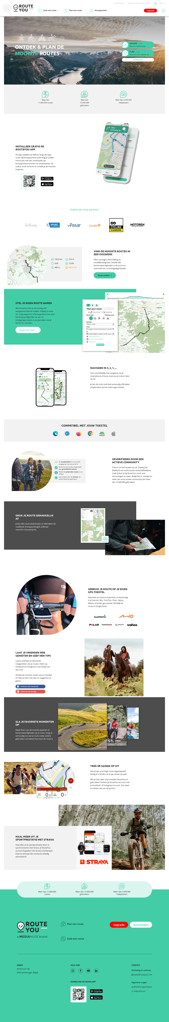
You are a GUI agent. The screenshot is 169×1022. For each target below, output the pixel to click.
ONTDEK (137, 44)
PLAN (139, 52)
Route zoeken (104, 275)
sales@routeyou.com (142, 974)
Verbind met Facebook (29, 686)
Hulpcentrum (139, 991)
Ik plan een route (27, 330)
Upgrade (150, 10)
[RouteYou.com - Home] (23, 8)
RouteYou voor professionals (139, 3)
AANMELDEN (138, 60)
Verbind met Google (28, 691)
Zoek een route (75, 938)
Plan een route (75, 924)
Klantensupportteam (142, 987)
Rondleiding (119, 3)
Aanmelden (141, 925)
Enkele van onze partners (84, 209)
